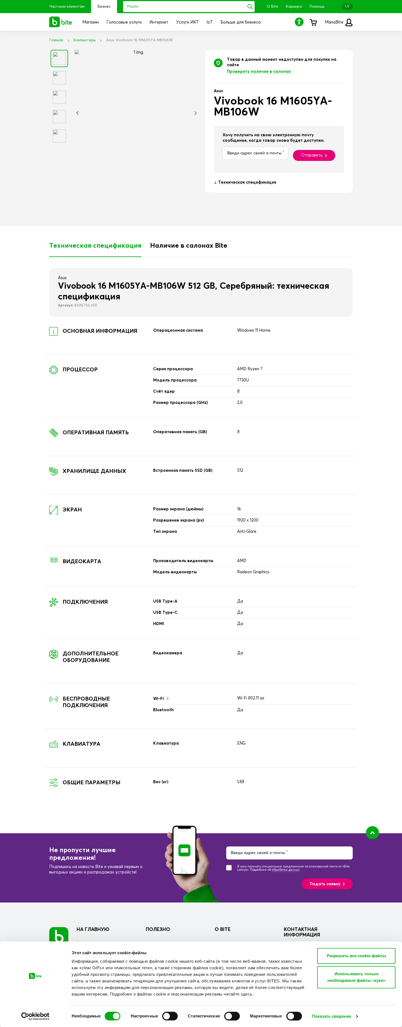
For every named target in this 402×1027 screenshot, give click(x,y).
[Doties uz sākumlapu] (58, 937)
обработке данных (286, 869)
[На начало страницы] (372, 832)
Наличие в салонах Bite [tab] (188, 245)
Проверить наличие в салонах (259, 72)
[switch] (170, 1016)
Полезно (158, 929)
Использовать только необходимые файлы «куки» (356, 977)
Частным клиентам (67, 6)
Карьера (294, 6)
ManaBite (335, 22)
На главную (93, 929)
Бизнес (104, 6)
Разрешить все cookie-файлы (356, 955)
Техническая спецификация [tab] (95, 245)
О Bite (272, 6)
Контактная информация (302, 932)
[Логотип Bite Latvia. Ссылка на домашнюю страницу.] (60, 21)
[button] (300, 22)
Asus (218, 91)
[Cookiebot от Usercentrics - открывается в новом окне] (35, 1016)
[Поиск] (250, 6)
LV (347, 6)
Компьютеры (85, 40)
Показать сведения (331, 1016)
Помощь (317, 6)
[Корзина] (313, 22)
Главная (56, 40)
